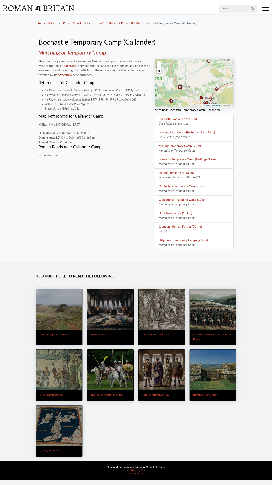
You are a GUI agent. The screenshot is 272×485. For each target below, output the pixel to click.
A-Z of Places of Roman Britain (119, 23)
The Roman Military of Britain (107, 395)
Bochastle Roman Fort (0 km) (178, 119)
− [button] (159, 67)
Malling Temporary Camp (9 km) (180, 146)
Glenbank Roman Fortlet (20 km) (180, 226)
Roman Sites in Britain (77, 23)
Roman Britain (46, 23)
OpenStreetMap (217, 105)
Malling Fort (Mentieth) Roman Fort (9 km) (187, 132)
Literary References (50, 450)
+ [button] (159, 62)
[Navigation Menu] (265, 10)
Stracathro (65, 75)
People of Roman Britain (155, 395)
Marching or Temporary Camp (72, 53)
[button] (159, 71)
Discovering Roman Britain (54, 334)
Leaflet (205, 105)
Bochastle (69, 65)
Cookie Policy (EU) (136, 470)
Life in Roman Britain (51, 395)
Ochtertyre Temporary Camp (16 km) (183, 186)
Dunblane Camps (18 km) (175, 213)
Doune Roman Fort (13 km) (177, 172)
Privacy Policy (136, 474)
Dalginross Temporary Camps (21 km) (183, 240)
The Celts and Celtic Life (155, 334)
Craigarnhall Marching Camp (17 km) (183, 199)
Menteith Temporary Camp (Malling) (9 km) (187, 159)
